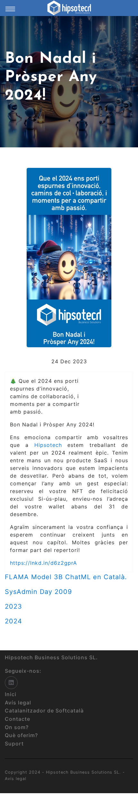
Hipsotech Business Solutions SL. (84, 772)
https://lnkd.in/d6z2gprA (43, 563)
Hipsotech (48, 445)
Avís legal (15, 778)
